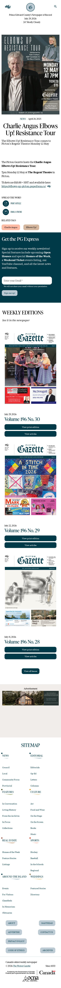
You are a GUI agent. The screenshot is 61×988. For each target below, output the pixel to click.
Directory (34, 894)
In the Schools (36, 864)
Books (33, 828)
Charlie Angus (10, 227)
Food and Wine (37, 809)
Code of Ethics (16, 950)
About (11, 923)
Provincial (7, 785)
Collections (7, 828)
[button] (12, 203)
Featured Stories (38, 888)
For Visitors (7, 894)
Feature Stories (9, 858)
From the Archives (10, 815)
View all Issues (30, 671)
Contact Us (46, 932)
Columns (34, 785)
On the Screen (36, 821)
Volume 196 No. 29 (22, 530)
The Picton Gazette (21, 965)
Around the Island (14, 876)
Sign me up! (9, 292)
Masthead (47, 923)
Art (31, 803)
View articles (30, 433)
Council (6, 767)
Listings (6, 864)
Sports (34, 840)
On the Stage (36, 815)
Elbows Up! (31, 227)
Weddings (36, 876)
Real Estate (9, 840)
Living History (9, 809)
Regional (34, 870)
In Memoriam (8, 906)
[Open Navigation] (8, 7)
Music (33, 834)
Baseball (34, 858)
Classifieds (7, 900)
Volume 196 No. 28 (22, 641)
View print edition (30, 427)
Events (5, 888)
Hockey (34, 852)
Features (8, 792)
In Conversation (9, 803)
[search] (55, 6)
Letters (33, 779)
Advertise (14, 932)
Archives (48, 950)
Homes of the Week (11, 852)
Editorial (36, 755)
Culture (35, 792)
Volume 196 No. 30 (22, 419)
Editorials (35, 767)
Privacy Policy (16, 941)
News (23, 118)
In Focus (6, 821)
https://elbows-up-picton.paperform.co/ (24, 186)
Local (4, 773)
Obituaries (7, 912)
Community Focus (10, 779)
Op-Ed (33, 773)
